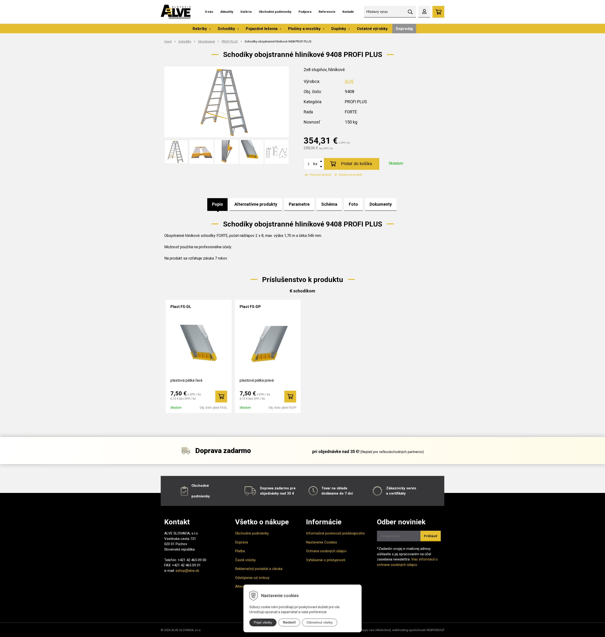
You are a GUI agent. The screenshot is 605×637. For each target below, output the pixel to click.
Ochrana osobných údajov (326, 551)
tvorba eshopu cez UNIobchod (370, 630)
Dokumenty (381, 204)
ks (315, 164)
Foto (353, 204)
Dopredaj (404, 28)
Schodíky (184, 41)
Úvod (168, 41)
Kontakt (348, 11)
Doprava (241, 542)
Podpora (304, 11)
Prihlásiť (430, 536)
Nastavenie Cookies (321, 542)
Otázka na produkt (350, 174)
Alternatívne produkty (255, 204)
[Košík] (438, 12)
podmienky (200, 496)
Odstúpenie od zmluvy (252, 578)
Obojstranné (206, 41)
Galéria (246, 11)
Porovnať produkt (320, 174)
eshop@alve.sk (187, 571)
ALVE (349, 81)
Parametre (299, 204)
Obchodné (200, 485)
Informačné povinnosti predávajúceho (335, 533)
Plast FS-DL (180, 306)
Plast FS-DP (250, 306)
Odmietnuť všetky (320, 622)
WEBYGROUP (435, 630)
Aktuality (226, 11)
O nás (209, 11)
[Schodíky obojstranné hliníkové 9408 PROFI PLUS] (226, 101)
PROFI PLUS (230, 41)
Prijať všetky (263, 622)
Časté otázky (245, 560)
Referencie (327, 11)
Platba (240, 551)
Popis (217, 204)
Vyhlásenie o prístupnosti (325, 560)
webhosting (400, 630)
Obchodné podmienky (275, 11)
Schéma (329, 204)
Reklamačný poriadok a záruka (258, 569)
